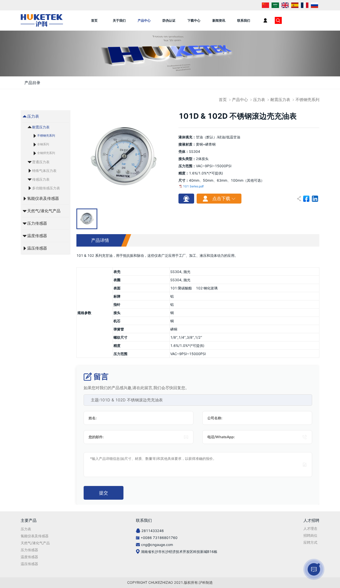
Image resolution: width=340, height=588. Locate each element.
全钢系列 (43, 144)
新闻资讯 (218, 20)
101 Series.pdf (193, 186)
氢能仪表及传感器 (43, 198)
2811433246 (152, 531)
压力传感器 (37, 223)
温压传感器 (37, 248)
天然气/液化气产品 (43, 210)
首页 (94, 20)
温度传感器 (37, 235)
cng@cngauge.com (157, 544)
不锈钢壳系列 (307, 99)
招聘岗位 (310, 535)
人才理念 (310, 528)
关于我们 (119, 20)
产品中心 (144, 20)
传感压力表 (41, 179)
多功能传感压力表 (46, 188)
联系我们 (243, 20)
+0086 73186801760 (159, 537)
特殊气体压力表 (44, 170)
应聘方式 (310, 542)
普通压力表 (41, 162)
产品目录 (32, 82)
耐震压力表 (280, 99)
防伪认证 (169, 20)
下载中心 (193, 20)
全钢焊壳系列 (46, 153)
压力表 (259, 99)
